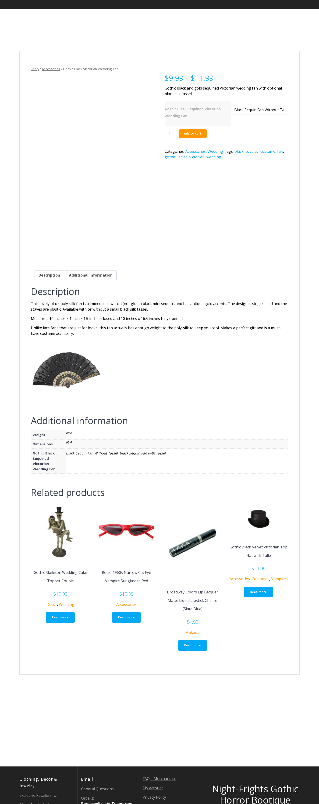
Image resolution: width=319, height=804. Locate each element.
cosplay (252, 151)
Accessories (51, 68)
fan (280, 151)
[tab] (49, 275)
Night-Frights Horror (50, 19)
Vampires (279, 578)
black (239, 151)
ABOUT (241, 19)
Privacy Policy (154, 797)
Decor (51, 604)
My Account (153, 787)
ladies (182, 156)
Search (283, 19)
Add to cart (193, 133)
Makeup (192, 632)
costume (267, 151)
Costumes (260, 578)
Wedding (215, 151)
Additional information (91, 275)
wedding (213, 156)
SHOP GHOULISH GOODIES (202, 19)
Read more (60, 617)
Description (49, 275)
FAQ (262, 19)
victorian (197, 156)
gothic (170, 156)
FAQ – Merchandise (159, 778)
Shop (35, 68)
